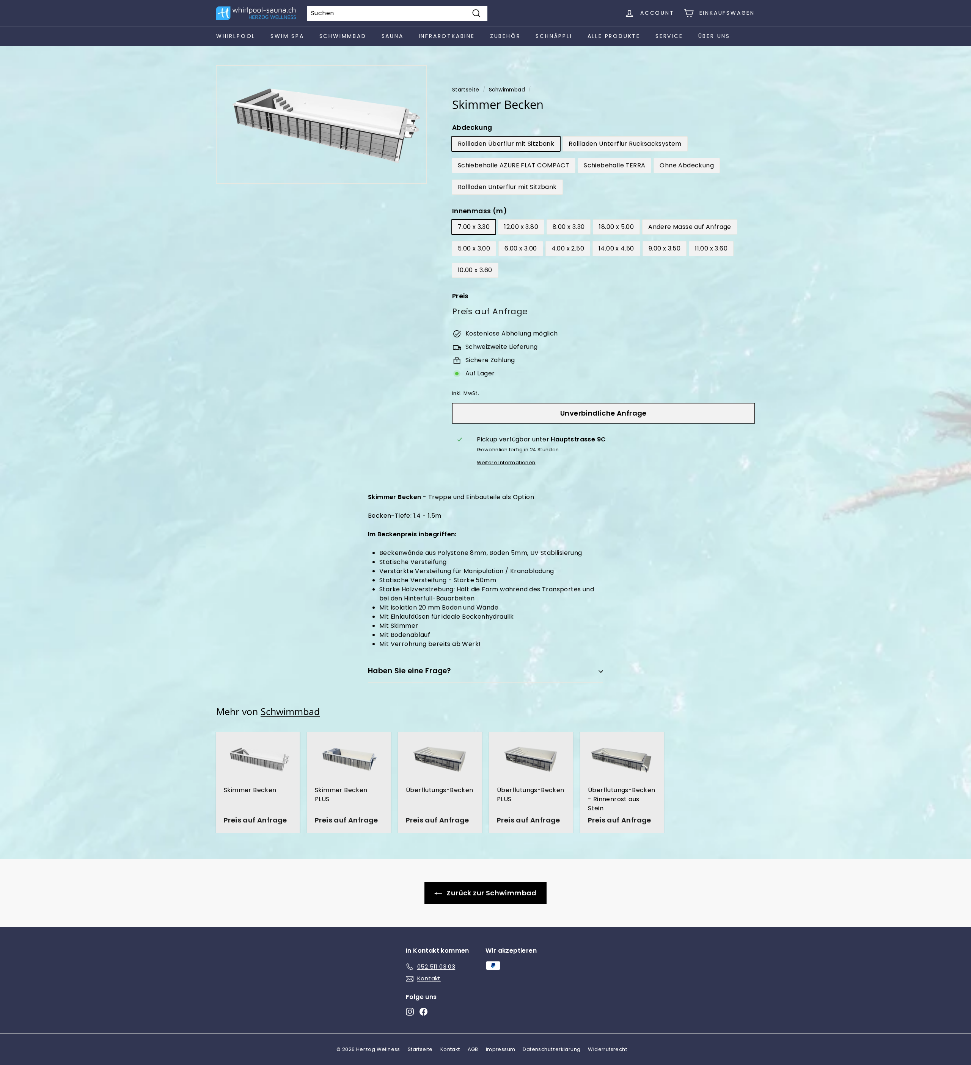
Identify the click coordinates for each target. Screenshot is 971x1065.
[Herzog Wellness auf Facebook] (423, 1011)
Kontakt (450, 1049)
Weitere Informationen (506, 462)
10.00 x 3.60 (475, 270)
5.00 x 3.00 (474, 248)
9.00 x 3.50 (664, 248)
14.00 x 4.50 (616, 248)
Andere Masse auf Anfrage (689, 226)
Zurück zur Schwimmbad (491, 893)
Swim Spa (287, 36)
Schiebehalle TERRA (614, 165)
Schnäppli (554, 36)
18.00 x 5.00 (616, 226)
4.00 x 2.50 (567, 248)
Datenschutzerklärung (551, 1049)
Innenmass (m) (479, 211)
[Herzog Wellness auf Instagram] (410, 1011)
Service (669, 36)
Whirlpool (235, 36)
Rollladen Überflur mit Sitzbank (506, 143)
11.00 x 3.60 (711, 248)
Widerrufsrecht (607, 1049)
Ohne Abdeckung (687, 165)
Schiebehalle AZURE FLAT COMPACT (513, 165)
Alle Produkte (614, 36)
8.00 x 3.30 (568, 226)
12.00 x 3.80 (521, 226)
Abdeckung (472, 127)
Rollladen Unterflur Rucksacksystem (625, 143)
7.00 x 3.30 (474, 226)
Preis (460, 296)
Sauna (393, 36)
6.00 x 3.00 (520, 248)
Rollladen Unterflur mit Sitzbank (507, 187)
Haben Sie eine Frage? (409, 671)
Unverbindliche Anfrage (603, 413)
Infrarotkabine (447, 36)
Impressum (500, 1049)
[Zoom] (321, 125)
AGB (473, 1049)
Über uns (714, 36)
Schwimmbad (342, 36)
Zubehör (505, 36)
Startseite (465, 89)
